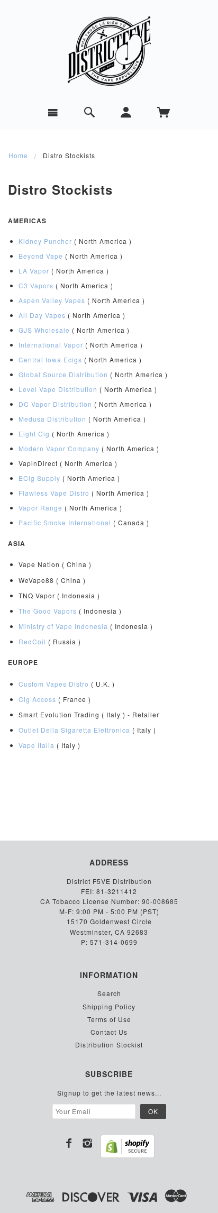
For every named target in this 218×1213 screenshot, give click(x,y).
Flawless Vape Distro (54, 492)
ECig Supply (39, 477)
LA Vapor (34, 270)
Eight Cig (34, 433)
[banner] (109, 51)
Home (18, 155)
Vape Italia (36, 745)
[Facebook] (69, 1143)
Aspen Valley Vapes (52, 300)
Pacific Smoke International (65, 522)
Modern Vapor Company (59, 448)
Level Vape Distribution (58, 389)
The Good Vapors (48, 610)
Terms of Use (109, 1019)
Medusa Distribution (52, 418)
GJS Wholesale (44, 329)
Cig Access (37, 699)
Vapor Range (40, 507)
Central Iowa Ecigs (50, 359)
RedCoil (32, 641)
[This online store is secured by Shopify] (128, 1146)
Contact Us (109, 1031)
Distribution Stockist (109, 1044)
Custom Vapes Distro (54, 683)
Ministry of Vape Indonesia (63, 626)
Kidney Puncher (45, 240)
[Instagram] (87, 1143)
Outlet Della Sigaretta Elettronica (74, 729)
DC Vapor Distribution (55, 403)
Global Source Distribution (63, 374)
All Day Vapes (42, 315)
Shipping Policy (109, 1006)
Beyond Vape (41, 255)
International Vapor (51, 344)
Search (109, 993)
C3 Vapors (36, 285)
